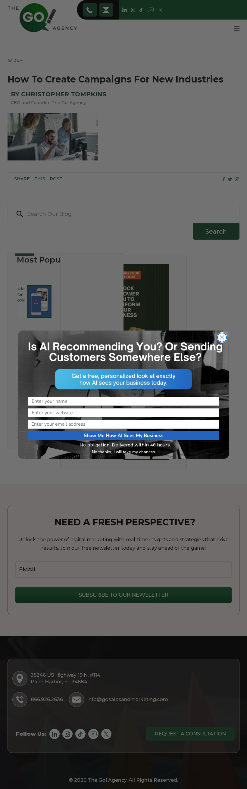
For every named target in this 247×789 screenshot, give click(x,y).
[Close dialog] (222, 337)
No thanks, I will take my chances (123, 451)
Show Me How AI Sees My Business (124, 435)
